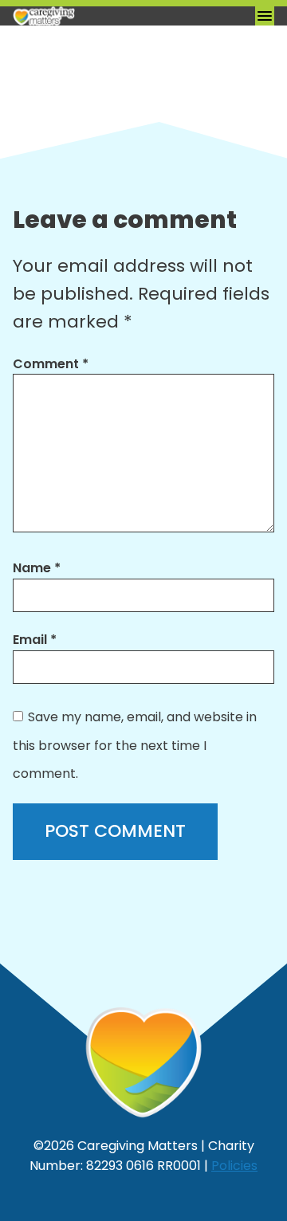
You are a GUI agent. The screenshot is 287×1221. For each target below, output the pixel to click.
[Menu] (264, 16)
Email (35, 639)
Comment (50, 364)
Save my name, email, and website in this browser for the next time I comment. (135, 745)
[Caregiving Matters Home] (92, 16)
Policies (234, 1165)
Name (37, 568)
